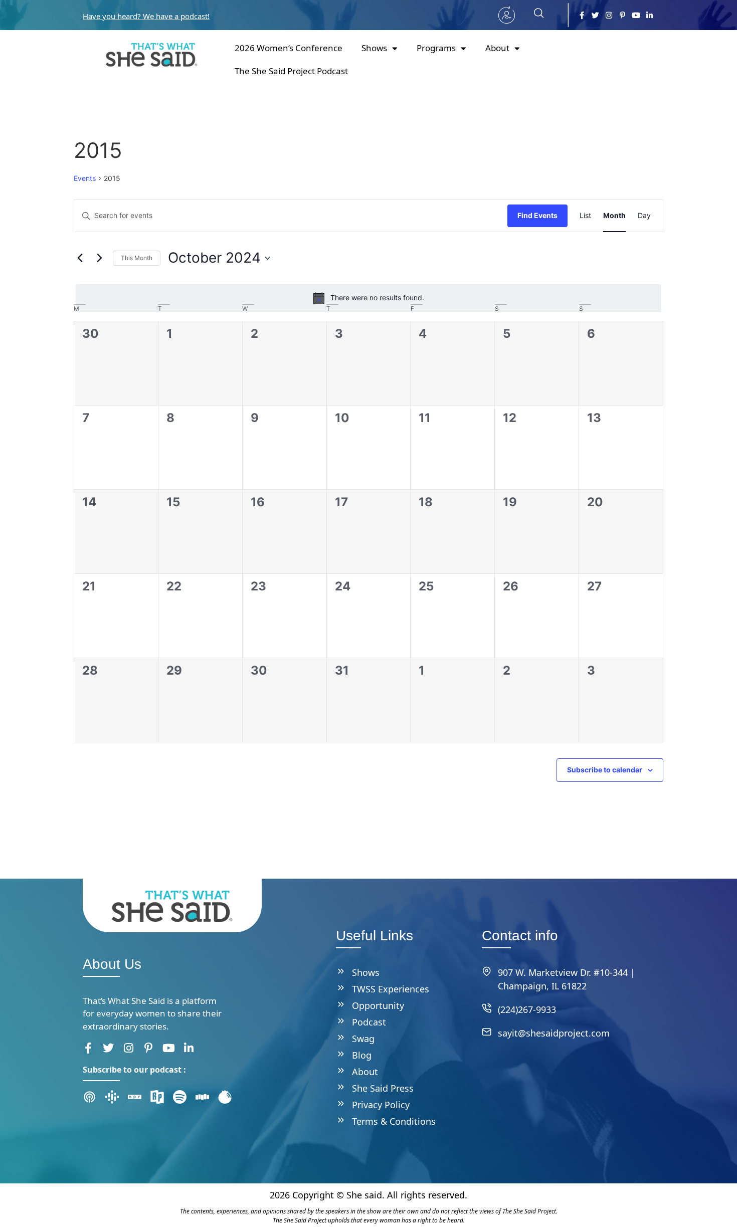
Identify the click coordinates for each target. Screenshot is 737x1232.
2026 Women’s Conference (288, 48)
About (497, 48)
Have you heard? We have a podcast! (146, 16)
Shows (374, 48)
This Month (136, 258)
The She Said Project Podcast (291, 71)
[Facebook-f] (582, 15)
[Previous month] (80, 258)
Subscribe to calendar (604, 769)
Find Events (537, 215)
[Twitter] (595, 15)
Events (85, 178)
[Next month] (99, 258)
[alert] (368, 298)
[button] (534, 15)
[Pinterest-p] (622, 15)
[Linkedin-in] (649, 15)
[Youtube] (636, 15)
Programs (436, 48)
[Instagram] (609, 15)
